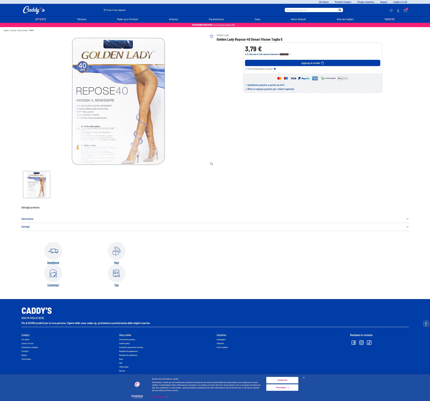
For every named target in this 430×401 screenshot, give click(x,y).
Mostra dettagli (158, 397)
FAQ (120, 363)
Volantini (220, 343)
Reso (121, 359)
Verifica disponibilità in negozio (260, 69)
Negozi (383, 1)
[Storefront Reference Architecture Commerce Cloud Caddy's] (34, 10)
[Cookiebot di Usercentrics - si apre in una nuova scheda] (137, 396)
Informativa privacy (127, 339)
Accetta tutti (282, 380)
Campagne (221, 339)
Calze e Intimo (22, 30)
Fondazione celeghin (30, 347)
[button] (41, 19)
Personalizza (281, 387)
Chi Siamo (324, 1)
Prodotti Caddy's (343, 1)
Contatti (25, 351)
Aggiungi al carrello (310, 63)
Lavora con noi (27, 343)
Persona (13, 30)
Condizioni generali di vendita (131, 347)
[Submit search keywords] (340, 10)
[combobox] (314, 10)
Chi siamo (25, 339)
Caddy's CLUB (400, 1)
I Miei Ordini (123, 367)
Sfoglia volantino (365, 1)
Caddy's (6, 30)
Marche (122, 371)
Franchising (26, 359)
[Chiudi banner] (304, 377)
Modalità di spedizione (128, 355)
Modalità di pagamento (128, 351)
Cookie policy (124, 343)
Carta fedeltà (222, 347)
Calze (31, 30)
